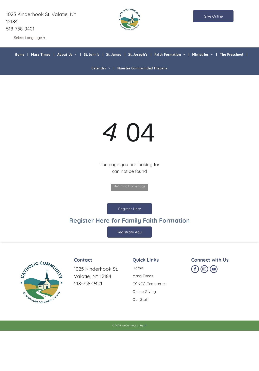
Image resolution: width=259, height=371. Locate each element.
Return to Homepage (129, 186)
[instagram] (204, 269)
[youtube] (214, 269)
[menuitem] (20, 54)
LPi (145, 325)
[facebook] (195, 269)
